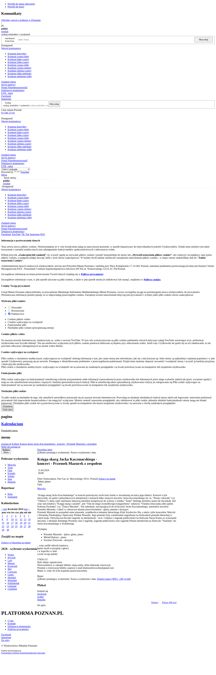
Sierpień (12, 577)
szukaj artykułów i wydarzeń (16, 105)
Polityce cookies (152, 279)
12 (21, 519)
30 (7, 529)
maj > (27, 509)
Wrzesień (12, 580)
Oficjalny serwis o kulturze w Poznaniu (21, 20)
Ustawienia (7, 406)
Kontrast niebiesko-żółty (20, 76)
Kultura (15, 444)
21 (29, 523)
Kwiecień (12, 566)
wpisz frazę (12, 39)
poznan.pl (6, 444)
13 (25, 519)
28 (29, 526)
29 (3, 529)
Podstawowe (17, 314)
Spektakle (12, 497)
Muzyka (12, 464)
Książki (11, 473)
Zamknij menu (8, 81)
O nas (10, 620)
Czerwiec (12, 572)
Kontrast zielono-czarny (19, 70)
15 (3, 523)
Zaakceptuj (8, 409)
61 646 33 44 (8, 112)
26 (21, 526)
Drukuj (154, 602)
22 (3, 526)
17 (12, 523)
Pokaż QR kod (169, 602)
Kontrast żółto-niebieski (19, 73)
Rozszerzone (17, 310)
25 (16, 526)
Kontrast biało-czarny (18, 59)
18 (16, 523)
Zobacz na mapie (106, 478)
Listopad (12, 586)
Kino (10, 494)
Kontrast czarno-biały (18, 56)
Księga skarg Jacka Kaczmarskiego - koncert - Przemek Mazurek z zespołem (58, 444)
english (4, 31)
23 (7, 526)
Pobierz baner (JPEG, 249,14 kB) (114, 579)
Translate (24, 172)
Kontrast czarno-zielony (19, 68)
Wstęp (11, 554)
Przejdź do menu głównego (21, 4)
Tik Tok (25, 234)
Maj (10, 569)
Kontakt (12, 623)
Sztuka (11, 476)
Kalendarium (12, 424)
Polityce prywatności (92, 274)
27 (25, 526)
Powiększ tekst (44, 449)
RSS (42, 234)
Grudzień (12, 589)
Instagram (6, 99)
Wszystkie (16, 307)
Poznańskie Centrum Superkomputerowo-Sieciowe (23, 653)
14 (29, 519)
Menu (4, 175)
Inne (10, 479)
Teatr (10, 467)
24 (12, 526)
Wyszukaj (203, 39)
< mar (4, 509)
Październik (13, 583)
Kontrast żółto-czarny (18, 62)
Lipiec (11, 574)
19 (21, 523)
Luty (10, 560)
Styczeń (11, 557)
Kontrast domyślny (17, 53)
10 (12, 519)
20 (25, 523)
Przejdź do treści (16, 6)
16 (7, 523)
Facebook (6, 96)
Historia (11, 482)
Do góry (41, 605)
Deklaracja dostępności (19, 626)
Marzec (11, 563)
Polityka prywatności (18, 629)
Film (10, 470)
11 (16, 519)
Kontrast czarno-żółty (18, 65)
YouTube (16, 234)
